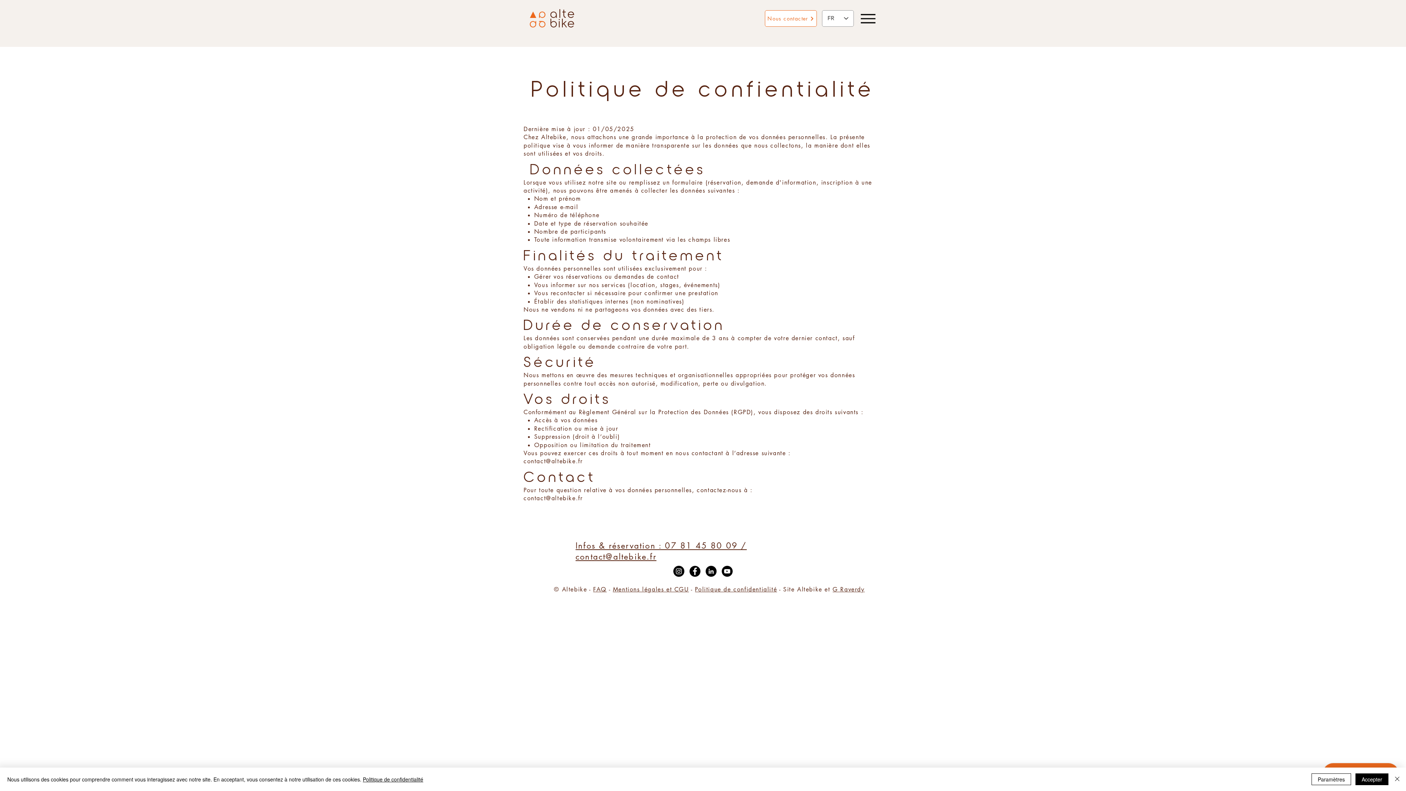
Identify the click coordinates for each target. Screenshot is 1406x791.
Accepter (1372, 779)
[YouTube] (727, 571)
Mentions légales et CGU (651, 589)
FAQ (600, 589)
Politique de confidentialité (736, 589)
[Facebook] (694, 571)
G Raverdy (848, 589)
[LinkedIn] (711, 571)
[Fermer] (1397, 779)
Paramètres (1331, 779)
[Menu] (868, 18)
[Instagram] (678, 571)
